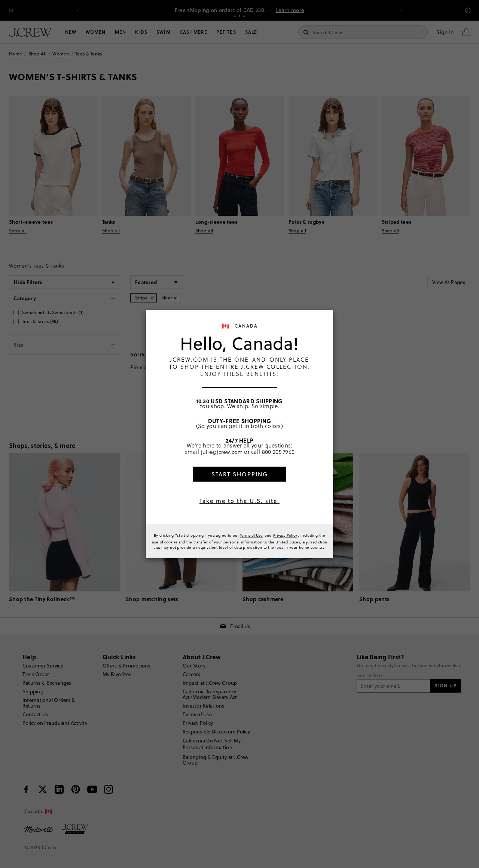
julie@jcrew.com (222, 451)
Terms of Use (251, 535)
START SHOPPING (239, 474)
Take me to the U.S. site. (239, 501)
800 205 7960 (278, 451)
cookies (171, 542)
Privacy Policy (285, 535)
